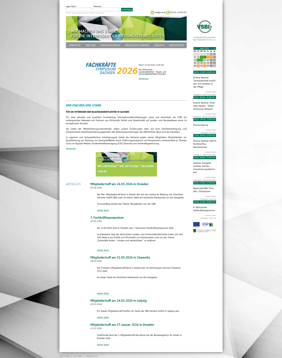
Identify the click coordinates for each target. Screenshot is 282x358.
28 (205, 66)
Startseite (75, 45)
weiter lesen (103, 210)
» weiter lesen (210, 92)
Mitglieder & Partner (137, 45)
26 (198, 66)
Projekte (159, 45)
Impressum (91, 355)
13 (201, 60)
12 (198, 60)
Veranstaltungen (110, 45)
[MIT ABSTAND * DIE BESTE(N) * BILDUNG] (126, 175)
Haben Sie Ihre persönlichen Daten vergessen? (85, 13)
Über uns (91, 45)
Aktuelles (64, 355)
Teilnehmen (144, 78)
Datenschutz (176, 45)
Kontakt (77, 355)
